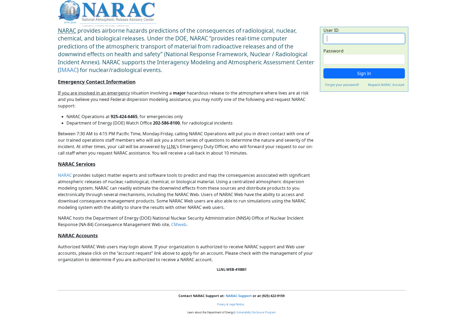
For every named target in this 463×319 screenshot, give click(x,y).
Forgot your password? (342, 84)
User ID (331, 30)
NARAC (65, 175)
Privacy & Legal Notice (230, 304)
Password (333, 51)
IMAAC (68, 70)
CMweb (178, 224)
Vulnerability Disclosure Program (256, 312)
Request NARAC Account (386, 84)
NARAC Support (239, 295)
